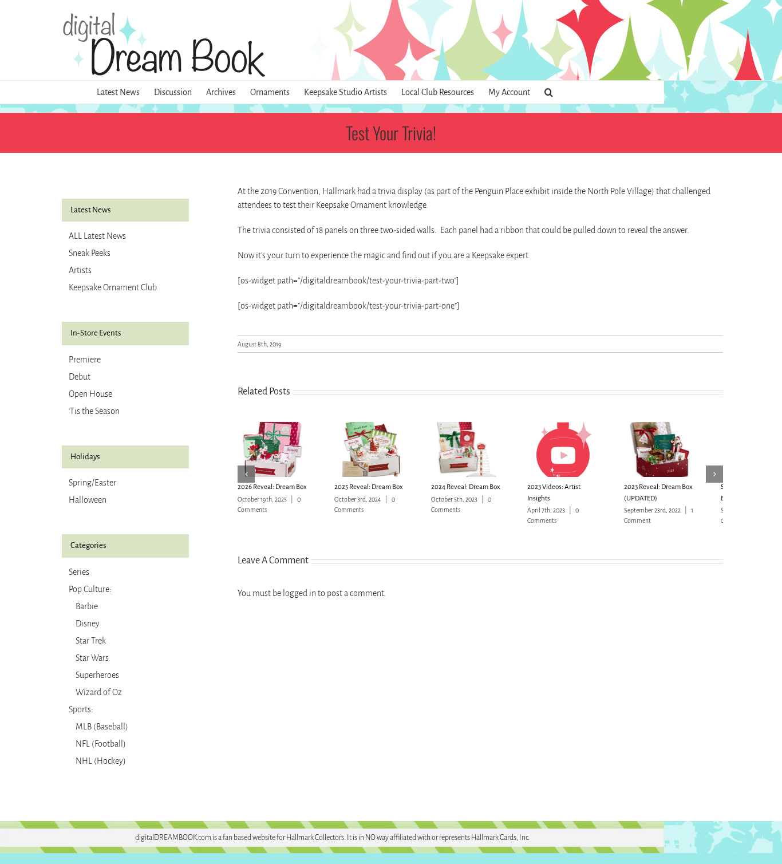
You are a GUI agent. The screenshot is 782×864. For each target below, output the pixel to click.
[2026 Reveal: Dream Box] (276, 427)
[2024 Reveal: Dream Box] (480, 427)
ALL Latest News (97, 235)
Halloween (87, 499)
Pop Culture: (90, 589)
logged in (299, 597)
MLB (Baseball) (102, 726)
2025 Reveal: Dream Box (373, 491)
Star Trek (91, 640)
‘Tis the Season (94, 411)
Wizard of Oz (99, 692)
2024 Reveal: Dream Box (476, 491)
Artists (80, 270)
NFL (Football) (101, 743)
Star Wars (92, 657)
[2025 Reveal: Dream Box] (377, 427)
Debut (79, 376)
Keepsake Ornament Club (113, 287)
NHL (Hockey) (101, 761)
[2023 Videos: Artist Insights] (582, 427)
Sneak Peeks (89, 253)
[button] (548, 92)
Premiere (85, 359)
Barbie (87, 606)
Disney (88, 623)
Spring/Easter (92, 482)
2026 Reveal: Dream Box (272, 491)
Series (79, 572)
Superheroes (97, 675)
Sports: (81, 709)
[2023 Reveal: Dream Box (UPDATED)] (684, 427)
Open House (90, 394)
